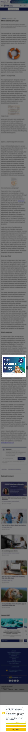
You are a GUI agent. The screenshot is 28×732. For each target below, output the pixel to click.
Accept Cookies (15, 729)
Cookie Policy (11, 719)
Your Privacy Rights (15, 722)
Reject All (16, 725)
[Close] (25, 707)
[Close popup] (25, 357)
